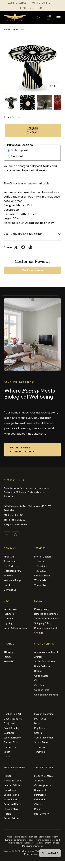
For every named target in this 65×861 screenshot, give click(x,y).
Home (7, 29)
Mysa (37, 723)
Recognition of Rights (46, 628)
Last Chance (17, 3)
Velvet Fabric (11, 799)
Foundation (42, 566)
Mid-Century (41, 813)
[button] (48, 18)
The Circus (18, 29)
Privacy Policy (41, 609)
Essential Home (12, 737)
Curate (40, 561)
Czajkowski (10, 723)
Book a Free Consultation (22, 449)
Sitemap (39, 632)
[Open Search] (38, 18)
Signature (41, 571)
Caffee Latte (41, 675)
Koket (7, 751)
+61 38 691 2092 (16, 519)
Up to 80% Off (43, 3)
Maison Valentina (44, 714)
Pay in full (17, 156)
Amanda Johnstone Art (47, 652)
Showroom (10, 561)
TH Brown (39, 747)
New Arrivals (11, 609)
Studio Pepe (41, 742)
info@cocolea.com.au (16, 524)
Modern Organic (43, 775)
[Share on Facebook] (23, 247)
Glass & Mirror (12, 809)
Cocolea (39, 685)
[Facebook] (7, 534)
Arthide (38, 656)
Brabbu (38, 671)
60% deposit (19, 150)
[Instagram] (15, 534)
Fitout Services (42, 575)
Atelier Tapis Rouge (45, 661)
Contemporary (42, 785)
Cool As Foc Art (12, 714)
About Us (9, 556)
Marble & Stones (13, 780)
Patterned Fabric (13, 804)
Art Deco (39, 780)
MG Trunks (40, 718)
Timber (7, 775)
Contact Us (10, 589)
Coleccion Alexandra (46, 694)
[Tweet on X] (16, 247)
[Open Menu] (58, 17)
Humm (7, 656)
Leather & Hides (13, 785)
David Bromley (12, 728)
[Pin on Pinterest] (30, 247)
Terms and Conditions (46, 618)
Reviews (8, 575)
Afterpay (8, 652)
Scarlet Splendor (43, 737)
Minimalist (40, 794)
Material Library (12, 570)
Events (7, 585)
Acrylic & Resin (12, 818)
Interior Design (42, 556)
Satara (38, 732)
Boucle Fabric (11, 794)
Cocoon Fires (41, 689)
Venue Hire (40, 585)
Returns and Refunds (46, 613)
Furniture (9, 613)
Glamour (39, 804)
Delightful (9, 732)
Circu (37, 680)
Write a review (32, 270)
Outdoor (8, 618)
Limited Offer (31, 8)
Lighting (8, 623)
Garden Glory (11, 742)
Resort (38, 809)
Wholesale (40, 580)
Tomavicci (40, 751)
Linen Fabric (10, 790)
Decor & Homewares (15, 628)
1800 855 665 (15, 515)
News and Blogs (12, 580)
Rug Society (41, 728)
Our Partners (11, 566)
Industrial (39, 799)
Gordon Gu (10, 747)
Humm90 (9, 661)
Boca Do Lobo (42, 666)
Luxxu (7, 756)
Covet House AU (13, 718)
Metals (7, 813)
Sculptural (40, 790)
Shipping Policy (42, 623)
